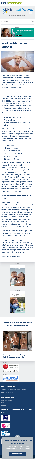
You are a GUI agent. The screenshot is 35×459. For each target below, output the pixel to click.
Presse (3, 403)
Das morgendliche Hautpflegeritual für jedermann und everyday (16, 356)
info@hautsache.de (9, 392)
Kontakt (3, 405)
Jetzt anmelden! (17, 454)
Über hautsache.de (7, 400)
